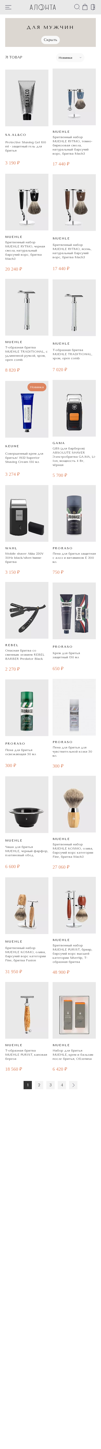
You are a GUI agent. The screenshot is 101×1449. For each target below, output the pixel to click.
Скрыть (50, 40)
